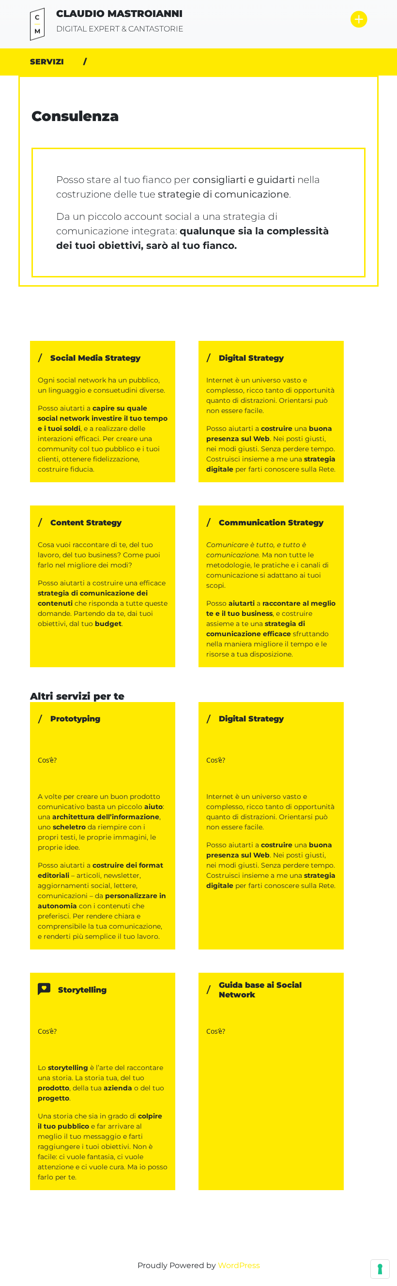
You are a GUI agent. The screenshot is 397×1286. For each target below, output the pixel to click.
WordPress (239, 1265)
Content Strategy (86, 522)
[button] (359, 20)
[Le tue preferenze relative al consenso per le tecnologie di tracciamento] (380, 1269)
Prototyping (75, 718)
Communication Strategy (271, 522)
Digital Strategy (251, 358)
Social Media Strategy (95, 358)
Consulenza (75, 116)
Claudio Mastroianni (119, 13)
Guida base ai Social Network (260, 989)
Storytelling (82, 990)
